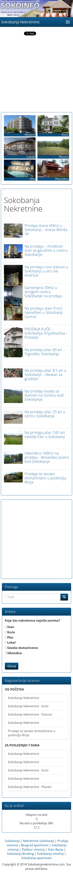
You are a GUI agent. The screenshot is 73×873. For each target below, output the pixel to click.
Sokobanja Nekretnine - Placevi (29, 787)
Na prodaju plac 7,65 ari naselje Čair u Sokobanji (45, 434)
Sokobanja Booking (20, 854)
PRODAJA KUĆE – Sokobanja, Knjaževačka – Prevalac (46, 333)
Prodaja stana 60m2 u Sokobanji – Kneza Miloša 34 (46, 229)
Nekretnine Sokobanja (38, 841)
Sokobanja (12, 841)
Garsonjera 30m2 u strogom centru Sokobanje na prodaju (43, 291)
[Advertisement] (36, 74)
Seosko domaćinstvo (22, 648)
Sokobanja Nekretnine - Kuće (28, 706)
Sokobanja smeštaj (50, 854)
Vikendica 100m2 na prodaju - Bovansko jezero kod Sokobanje (47, 457)
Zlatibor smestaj (33, 849)
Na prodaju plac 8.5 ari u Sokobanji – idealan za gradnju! (45, 374)
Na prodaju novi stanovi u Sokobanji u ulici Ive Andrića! (46, 271)
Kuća (11, 632)
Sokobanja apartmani (36, 858)
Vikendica (14, 653)
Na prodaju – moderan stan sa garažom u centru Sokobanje (46, 250)
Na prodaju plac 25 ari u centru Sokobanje (45, 413)
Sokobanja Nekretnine (20, 21)
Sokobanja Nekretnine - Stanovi (30, 714)
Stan (10, 627)
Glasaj (11, 666)
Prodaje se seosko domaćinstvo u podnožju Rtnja (46, 478)
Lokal (11, 642)
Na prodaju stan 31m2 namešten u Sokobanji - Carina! (45, 312)
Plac (10, 637)
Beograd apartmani (34, 845)
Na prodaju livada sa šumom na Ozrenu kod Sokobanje (44, 395)
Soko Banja (55, 849)
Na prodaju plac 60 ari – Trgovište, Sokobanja (45, 351)
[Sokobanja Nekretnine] (36, 8)
